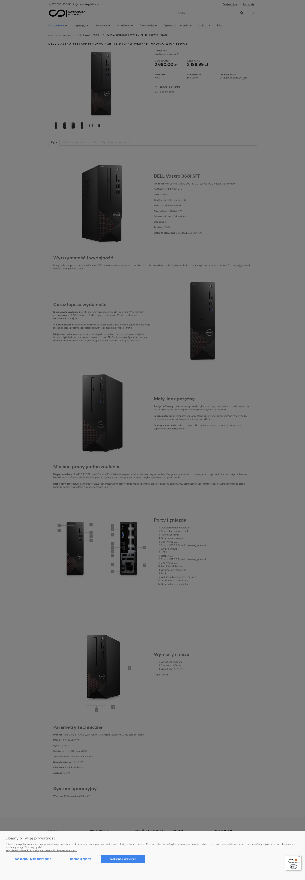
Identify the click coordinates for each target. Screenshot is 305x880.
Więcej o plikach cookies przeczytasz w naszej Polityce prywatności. (41, 850)
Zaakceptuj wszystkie (123, 858)
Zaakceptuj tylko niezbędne (33, 858)
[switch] (293, 866)
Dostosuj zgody (80, 858)
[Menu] (299, 857)
